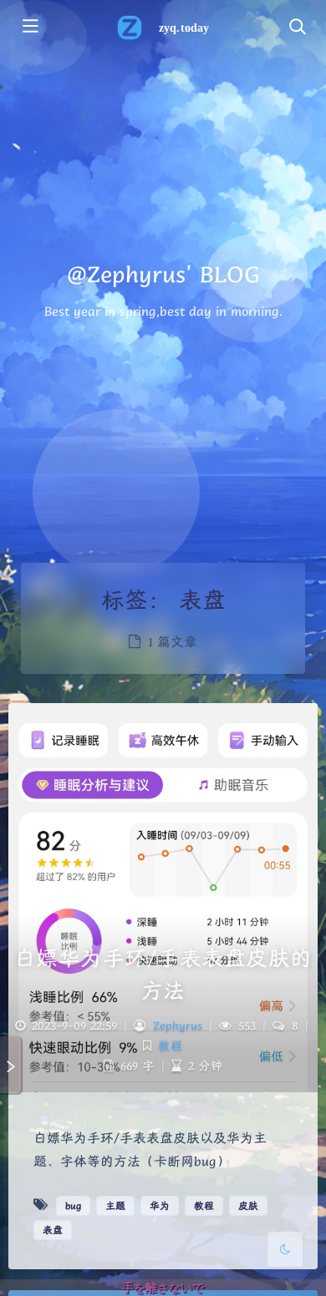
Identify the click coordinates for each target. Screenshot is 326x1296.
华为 (160, 1205)
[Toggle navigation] (297, 27)
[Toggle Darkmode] (285, 1249)
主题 (115, 1205)
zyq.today (183, 28)
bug (73, 1205)
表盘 (53, 1229)
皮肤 (248, 1205)
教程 (170, 1045)
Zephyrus (177, 1025)
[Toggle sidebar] (29, 27)
